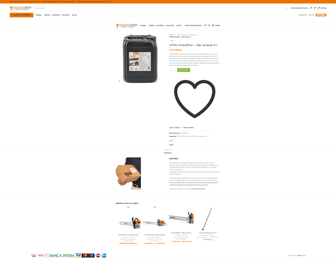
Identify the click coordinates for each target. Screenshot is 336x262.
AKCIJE (311, 15)
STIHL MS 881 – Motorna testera (181, 233)
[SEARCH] (286, 8)
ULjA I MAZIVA (181, 34)
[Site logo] (21, 8)
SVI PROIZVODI (182, 136)
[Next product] (174, 41)
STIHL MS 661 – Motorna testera (155, 235)
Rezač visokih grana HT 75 (207, 233)
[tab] (168, 152)
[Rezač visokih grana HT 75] (207, 218)
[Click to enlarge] (119, 81)
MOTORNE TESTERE (128, 237)
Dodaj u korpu (183, 70)
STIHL (171, 141)
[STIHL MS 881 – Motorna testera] (181, 218)
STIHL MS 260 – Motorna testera (128, 235)
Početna (171, 34)
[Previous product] (170, 41)
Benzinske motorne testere (128, 239)
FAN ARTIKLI (303, 15)
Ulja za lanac (193, 34)
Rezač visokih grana (202, 237)
